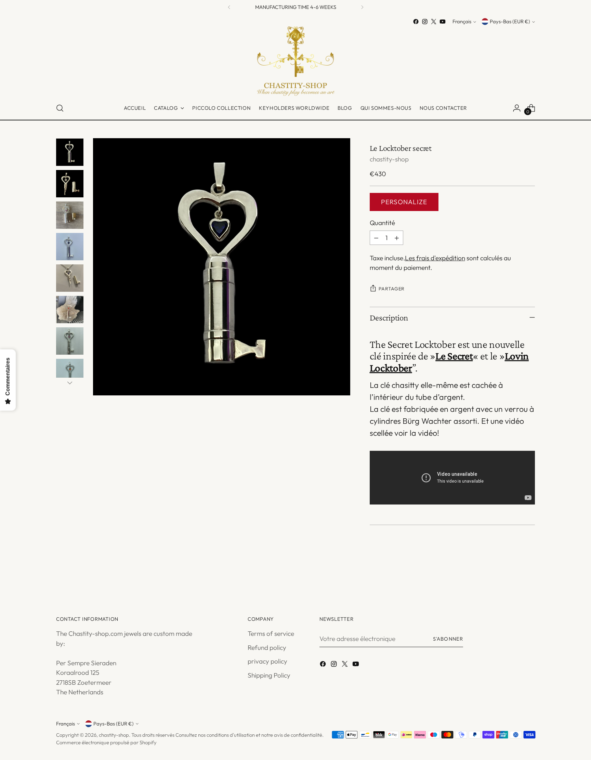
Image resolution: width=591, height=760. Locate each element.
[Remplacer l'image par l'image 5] (69, 278)
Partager (392, 289)
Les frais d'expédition (435, 258)
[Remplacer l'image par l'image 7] (69, 341)
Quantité (382, 223)
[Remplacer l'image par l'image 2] (69, 183)
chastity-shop (389, 159)
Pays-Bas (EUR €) (510, 21)
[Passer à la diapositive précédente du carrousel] (513, 576)
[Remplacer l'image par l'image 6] (69, 309)
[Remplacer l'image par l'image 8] (69, 372)
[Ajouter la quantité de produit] (397, 238)
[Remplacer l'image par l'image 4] (69, 246)
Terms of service (271, 633)
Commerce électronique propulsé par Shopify (106, 742)
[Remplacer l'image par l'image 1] (69, 152)
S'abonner (448, 638)
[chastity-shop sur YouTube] (442, 21)
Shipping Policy (269, 675)
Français (461, 21)
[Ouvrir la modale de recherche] (60, 108)
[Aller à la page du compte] (517, 108)
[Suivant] (362, 7)
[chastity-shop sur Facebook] (416, 21)
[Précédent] (229, 7)
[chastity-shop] (295, 61)
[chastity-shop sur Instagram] (425, 21)
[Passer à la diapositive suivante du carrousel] (529, 576)
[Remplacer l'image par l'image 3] (69, 215)
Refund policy (267, 647)
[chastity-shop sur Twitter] (434, 21)
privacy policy (267, 661)
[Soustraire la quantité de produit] (376, 238)
